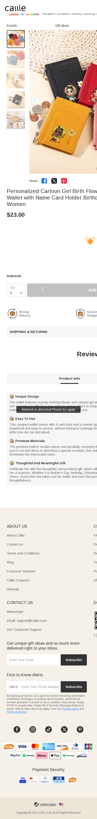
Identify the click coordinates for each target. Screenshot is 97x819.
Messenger (15, 611)
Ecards (12, 25)
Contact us (15, 544)
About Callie (16, 535)
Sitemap (13, 589)
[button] (35, 100)
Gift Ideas (62, 25)
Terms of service (17, 712)
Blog (10, 562)
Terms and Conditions (23, 553)
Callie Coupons (18, 580)
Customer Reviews (21, 571)
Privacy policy (70, 708)
